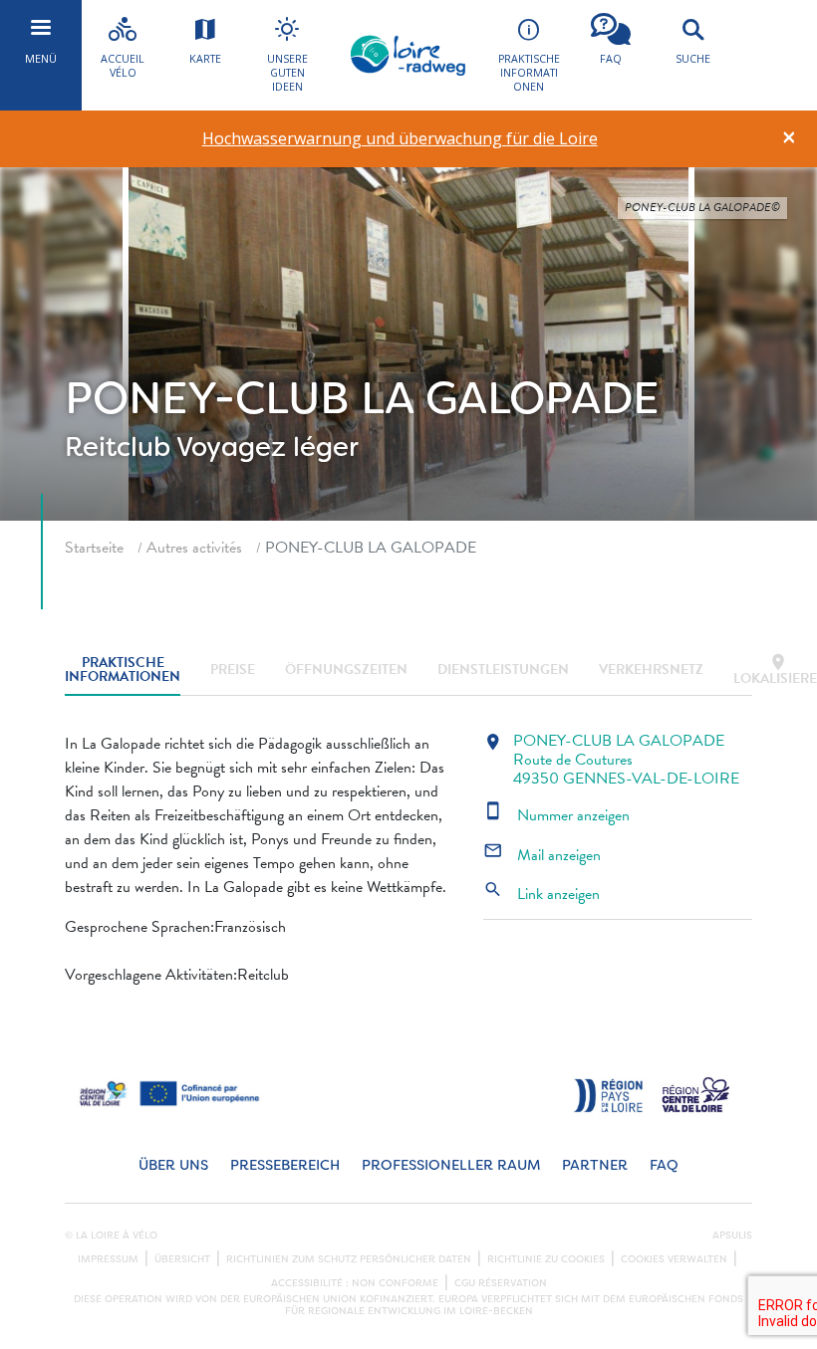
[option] (400, 138)
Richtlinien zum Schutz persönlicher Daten (348, 1259)
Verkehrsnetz (651, 669)
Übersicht (182, 1259)
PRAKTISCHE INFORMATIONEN (122, 670)
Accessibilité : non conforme (354, 1283)
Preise (232, 669)
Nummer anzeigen (556, 815)
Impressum (108, 1259)
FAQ (664, 1165)
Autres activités (194, 548)
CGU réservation (500, 1283)
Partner (595, 1165)
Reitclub (117, 446)
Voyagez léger (267, 446)
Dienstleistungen (503, 669)
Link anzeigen (541, 894)
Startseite (94, 548)
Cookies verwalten (674, 1259)
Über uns (173, 1165)
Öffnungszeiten (346, 669)
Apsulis (732, 1235)
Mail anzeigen (542, 855)
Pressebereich (285, 1165)
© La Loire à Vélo (111, 1235)
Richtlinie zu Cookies (546, 1259)
